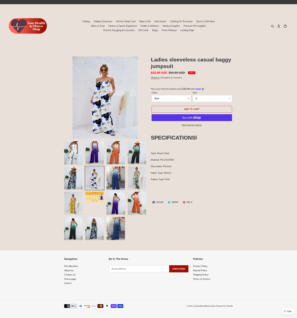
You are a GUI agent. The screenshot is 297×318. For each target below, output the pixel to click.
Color (154, 92)
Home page (70, 279)
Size (195, 92)
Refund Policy (200, 270)
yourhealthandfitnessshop (204, 306)
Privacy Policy (200, 266)
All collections (71, 266)
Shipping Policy (201, 274)
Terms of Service (201, 279)
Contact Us (70, 274)
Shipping (155, 77)
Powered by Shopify (224, 306)
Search (67, 283)
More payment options (192, 125)
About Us (69, 270)
